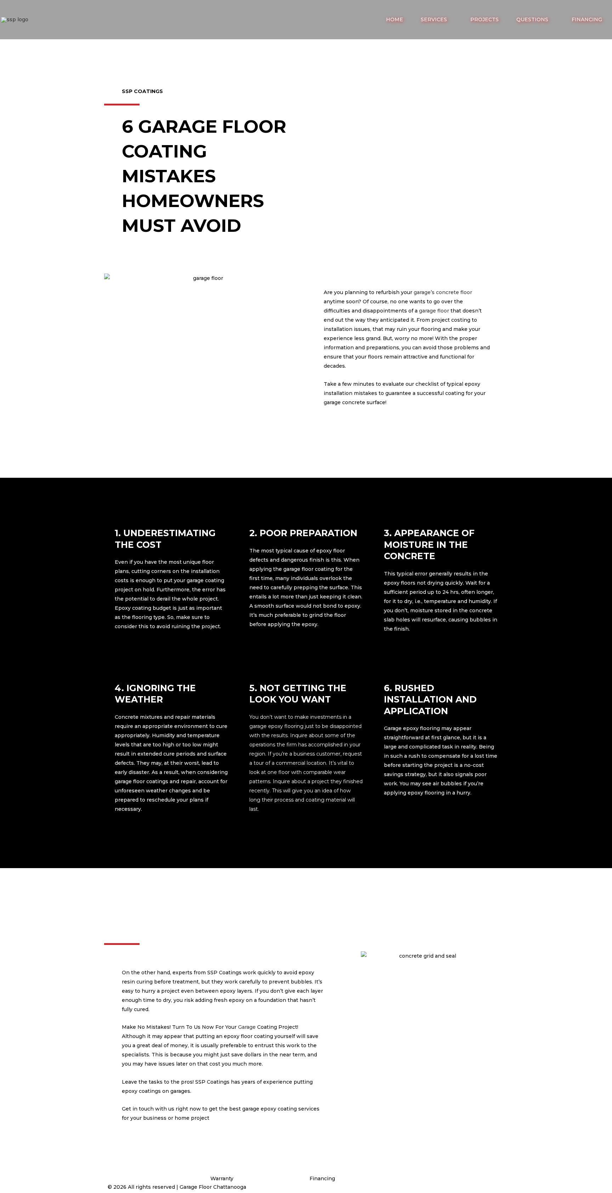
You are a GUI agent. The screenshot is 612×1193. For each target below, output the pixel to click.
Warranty (221, 1178)
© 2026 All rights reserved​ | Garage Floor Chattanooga (177, 1187)
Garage (247, 1027)
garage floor (434, 311)
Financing (322, 1178)
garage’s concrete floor (443, 292)
